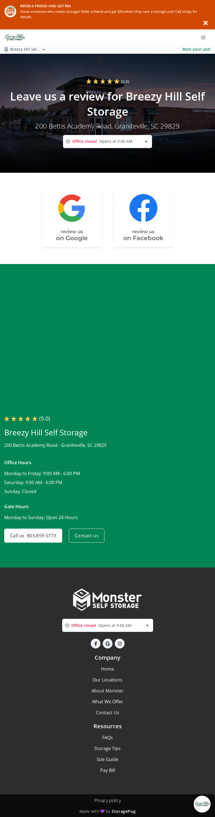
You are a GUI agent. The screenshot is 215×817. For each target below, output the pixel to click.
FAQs (107, 737)
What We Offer (107, 702)
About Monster (107, 691)
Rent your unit (197, 49)
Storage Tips (107, 748)
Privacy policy (107, 800)
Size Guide (107, 759)
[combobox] (107, 141)
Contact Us (107, 712)
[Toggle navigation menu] (205, 37)
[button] (96, 643)
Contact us (87, 536)
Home (107, 669)
